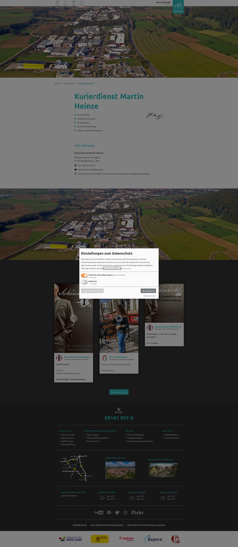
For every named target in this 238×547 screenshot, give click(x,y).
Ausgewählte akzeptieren (92, 291)
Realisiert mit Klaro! (150, 296)
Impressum (126, 268)
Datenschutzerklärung (112, 268)
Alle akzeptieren (148, 291)
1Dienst (92, 277)
